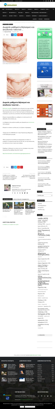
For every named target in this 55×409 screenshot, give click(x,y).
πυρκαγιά (40, 327)
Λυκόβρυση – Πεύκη (44, 9)
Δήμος (40, 256)
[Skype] (23, 193)
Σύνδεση (40, 203)
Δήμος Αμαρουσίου (43, 259)
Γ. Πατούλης (41, 237)
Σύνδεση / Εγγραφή (18, 0)
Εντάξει (22, 406)
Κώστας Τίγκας (42, 291)
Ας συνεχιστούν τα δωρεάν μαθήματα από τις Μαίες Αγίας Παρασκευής (28, 177)
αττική (40, 316)
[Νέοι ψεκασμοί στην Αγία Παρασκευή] (8, 205)
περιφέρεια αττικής (43, 325)
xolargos (48, 224)
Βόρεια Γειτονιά (44, 234)
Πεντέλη (4, 15)
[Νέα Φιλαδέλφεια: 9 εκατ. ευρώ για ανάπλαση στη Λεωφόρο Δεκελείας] (4, 373)
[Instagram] (46, 1)
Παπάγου (41, 302)
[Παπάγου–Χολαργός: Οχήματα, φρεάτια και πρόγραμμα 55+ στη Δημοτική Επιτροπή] (4, 366)
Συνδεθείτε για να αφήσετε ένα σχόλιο (10, 224)
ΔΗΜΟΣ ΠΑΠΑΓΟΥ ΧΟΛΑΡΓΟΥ (43, 247)
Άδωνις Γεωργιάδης (43, 228)
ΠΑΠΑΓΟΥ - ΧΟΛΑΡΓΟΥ (43, 297)
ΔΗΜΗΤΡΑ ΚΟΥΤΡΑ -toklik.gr (43, 243)
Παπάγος (27, 12)
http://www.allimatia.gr (15, 187)
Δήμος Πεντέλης (42, 268)
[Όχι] (53, 405)
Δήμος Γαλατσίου (42, 261)
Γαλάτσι (23, 9)
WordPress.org (41, 209)
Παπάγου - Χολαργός (42, 304)
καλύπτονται (31, 122)
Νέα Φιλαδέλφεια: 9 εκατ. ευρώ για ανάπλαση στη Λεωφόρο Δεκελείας (44, 138)
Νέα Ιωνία (20, 12)
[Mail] (48, 1)
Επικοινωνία (46, 19)
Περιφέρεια (34, 15)
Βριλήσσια (17, 9)
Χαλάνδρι (28, 15)
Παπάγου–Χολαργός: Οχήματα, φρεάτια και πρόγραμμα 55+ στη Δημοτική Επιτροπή (45, 133)
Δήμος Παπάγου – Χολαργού (43, 265)
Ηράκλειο (30, 9)
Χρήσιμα (40, 19)
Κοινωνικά (11, 24)
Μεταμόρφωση (12, 12)
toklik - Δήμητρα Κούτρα (42, 221)
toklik (43, 218)
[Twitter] (50, 1)
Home (3, 9)
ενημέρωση (46, 316)
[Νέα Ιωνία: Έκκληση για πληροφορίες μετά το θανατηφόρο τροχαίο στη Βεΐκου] (4, 379)
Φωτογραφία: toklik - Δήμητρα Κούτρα (43, 309)
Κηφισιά (36, 9)
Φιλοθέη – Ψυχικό (12, 15)
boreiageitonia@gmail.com (26, 399)
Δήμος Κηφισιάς (44, 263)
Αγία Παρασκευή (9, 9)
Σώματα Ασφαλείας (43, 15)
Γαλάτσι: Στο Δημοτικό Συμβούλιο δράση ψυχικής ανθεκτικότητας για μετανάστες (45, 151)
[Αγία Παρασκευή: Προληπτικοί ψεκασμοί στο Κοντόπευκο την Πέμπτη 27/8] (30, 205)
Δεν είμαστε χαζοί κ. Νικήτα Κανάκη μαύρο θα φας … (44, 173)
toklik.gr (41, 224)
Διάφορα (34, 19)
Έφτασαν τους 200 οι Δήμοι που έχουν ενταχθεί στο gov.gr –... (30, 379)
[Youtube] (53, 1)
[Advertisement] (19, 70)
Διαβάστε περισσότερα (30, 406)
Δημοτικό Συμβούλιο (43, 274)
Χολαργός (21, 15)
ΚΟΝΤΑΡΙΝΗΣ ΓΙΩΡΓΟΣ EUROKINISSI (44, 283)
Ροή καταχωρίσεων (42, 205)
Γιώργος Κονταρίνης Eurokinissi (44, 240)
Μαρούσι (4, 12)
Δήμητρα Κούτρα (7, 31)
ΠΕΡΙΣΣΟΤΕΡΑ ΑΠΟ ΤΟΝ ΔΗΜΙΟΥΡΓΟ (21, 199)
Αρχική (4, 22)
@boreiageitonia (35, 355)
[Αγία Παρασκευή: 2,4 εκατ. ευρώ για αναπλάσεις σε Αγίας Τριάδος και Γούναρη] (19, 205)
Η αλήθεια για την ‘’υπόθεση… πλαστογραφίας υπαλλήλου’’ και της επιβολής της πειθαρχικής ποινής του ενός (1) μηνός (10, 177)
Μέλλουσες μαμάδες (7, 108)
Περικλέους (47, 306)
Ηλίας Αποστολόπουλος (44, 278)
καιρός (40, 318)
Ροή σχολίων (41, 207)
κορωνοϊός (43, 320)
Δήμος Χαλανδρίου (43, 271)
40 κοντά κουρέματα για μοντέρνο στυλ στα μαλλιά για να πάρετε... (30, 365)
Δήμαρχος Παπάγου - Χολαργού (42, 250)
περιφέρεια (42, 322)
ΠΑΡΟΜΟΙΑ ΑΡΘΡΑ (7, 199)
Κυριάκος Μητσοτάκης (42, 289)
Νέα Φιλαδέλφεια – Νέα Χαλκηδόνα (39, 12)
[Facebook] (44, 1)
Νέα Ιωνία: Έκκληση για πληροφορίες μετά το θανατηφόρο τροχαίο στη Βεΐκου (45, 143)
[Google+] (15, 193)
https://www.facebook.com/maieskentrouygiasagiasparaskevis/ (16, 153)
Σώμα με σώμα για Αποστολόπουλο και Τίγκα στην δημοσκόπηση (44, 162)
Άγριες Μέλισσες (42, 226)
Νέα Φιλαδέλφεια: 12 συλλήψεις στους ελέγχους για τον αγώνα (45, 147)
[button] (53, 9)
